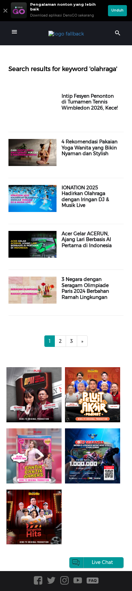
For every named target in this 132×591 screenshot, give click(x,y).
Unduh (117, 10)
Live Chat (102, 562)
